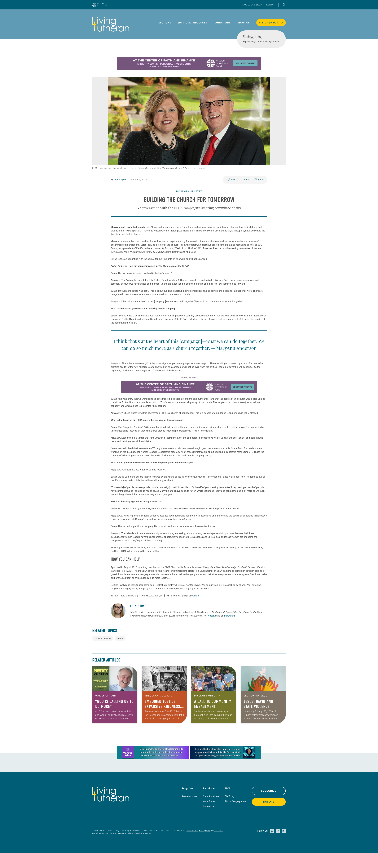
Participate (222, 22)
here (196, 595)
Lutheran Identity (102, 638)
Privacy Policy (204, 830)
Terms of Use (192, 830)
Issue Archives (189, 796)
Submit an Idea (211, 796)
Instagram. (229, 615)
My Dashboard (271, 22)
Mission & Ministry (189, 191)
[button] (284, 4)
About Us (243, 22)
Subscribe (268, 790)
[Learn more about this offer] (189, 69)
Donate (268, 801)
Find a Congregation (235, 801)
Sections (164, 22)
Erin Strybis (120, 179)
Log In (270, 4)
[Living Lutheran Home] (110, 24)
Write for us (209, 801)
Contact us (208, 806)
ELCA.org (229, 796)
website (212, 615)
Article (120, 638)
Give (252, 4)
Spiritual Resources (192, 22)
